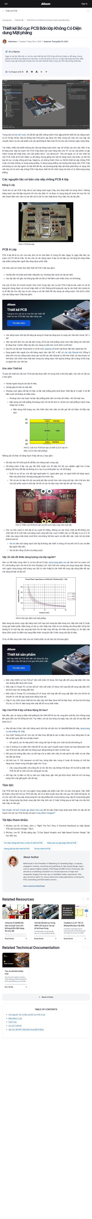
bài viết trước (20, 134)
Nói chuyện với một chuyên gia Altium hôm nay (22, 810)
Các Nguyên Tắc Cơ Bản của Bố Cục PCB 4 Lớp (27, 1015)
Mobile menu (6, 3)
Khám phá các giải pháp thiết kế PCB (61, 843)
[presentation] (88, 899)
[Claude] (37, 72)
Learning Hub (6, 20)
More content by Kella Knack (34, 886)
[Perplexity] (32, 72)
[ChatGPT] (27, 72)
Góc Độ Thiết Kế (15, 1026)
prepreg (48, 349)
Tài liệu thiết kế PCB (42, 849)
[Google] (41, 72)
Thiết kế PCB (11, 11)
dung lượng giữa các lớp (59, 562)
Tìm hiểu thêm (18, 323)
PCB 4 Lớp (13, 1022)
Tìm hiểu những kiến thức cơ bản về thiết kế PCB (23, 843)
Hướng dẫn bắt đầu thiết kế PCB (16, 849)
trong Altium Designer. (45, 813)
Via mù (12, 543)
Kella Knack (12, 41)
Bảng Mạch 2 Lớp (15, 1018)
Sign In (84, 4)
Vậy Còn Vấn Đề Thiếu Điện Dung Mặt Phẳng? (26, 1029)
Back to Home (47, 997)
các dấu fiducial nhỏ (73, 352)
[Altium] (46, 4)
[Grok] (46, 72)
